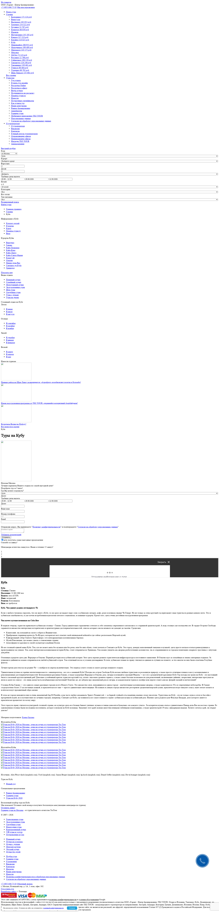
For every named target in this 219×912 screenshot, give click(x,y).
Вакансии (15, 128)
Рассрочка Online (18, 85)
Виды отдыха (17, 90)
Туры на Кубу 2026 (14, 798)
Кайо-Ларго (11, 253)
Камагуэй (10, 258)
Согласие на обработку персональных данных (31, 121)
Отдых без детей (13, 852)
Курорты (10, 226)
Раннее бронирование (20, 108)
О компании (11, 861)
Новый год (11, 784)
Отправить (6, 537)
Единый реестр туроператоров (24, 133)
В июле (9, 311)
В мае (8, 357)
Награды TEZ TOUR (20, 141)
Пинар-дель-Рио (13, 263)
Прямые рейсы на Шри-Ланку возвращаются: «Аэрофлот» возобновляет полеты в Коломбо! (41, 382)
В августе (10, 314)
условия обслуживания (89, 899)
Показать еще (7, 272)
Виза (8, 233)
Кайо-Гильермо (12, 247)
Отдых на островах (14, 841)
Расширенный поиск (10, 202)
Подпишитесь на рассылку (22, 93)
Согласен (72, 908)
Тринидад (10, 268)
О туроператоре (13, 123)
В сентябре (11, 323)
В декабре (10, 337)
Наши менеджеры (19, 106)
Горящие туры (17, 113)
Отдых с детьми (13, 844)
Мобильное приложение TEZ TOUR (27, 116)
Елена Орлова (28, 717)
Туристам (10, 78)
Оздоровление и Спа (15, 834)
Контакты (15, 131)
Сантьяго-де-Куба (13, 265)
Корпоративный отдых (16, 829)
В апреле (10, 354)
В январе (10, 340)
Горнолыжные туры (14, 819)
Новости (15, 98)
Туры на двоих (12, 297)
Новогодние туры (14, 827)
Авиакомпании (17, 144)
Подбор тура (11, 856)
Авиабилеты (16, 111)
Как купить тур (17, 103)
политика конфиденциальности (63, 899)
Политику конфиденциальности (46, 527)
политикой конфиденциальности (53, 908)
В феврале (10, 342)
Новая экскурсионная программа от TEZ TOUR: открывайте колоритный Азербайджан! (39, 403)
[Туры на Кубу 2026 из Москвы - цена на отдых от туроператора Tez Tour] (33, 724)
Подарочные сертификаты (22, 100)
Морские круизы (13, 847)
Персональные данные (21, 118)
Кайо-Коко (10, 250)
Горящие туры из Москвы (12, 810)
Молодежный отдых (15, 284)
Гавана (9, 245)
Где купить (16, 80)
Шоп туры (10, 290)
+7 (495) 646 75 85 (9, 7)
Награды (10, 869)
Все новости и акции (10, 426)
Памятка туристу (13, 231)
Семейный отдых (13, 282)
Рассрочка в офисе (19, 88)
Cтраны (9, 14)
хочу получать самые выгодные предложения (23, 540)
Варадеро (10, 242)
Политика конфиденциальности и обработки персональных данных (35, 876)
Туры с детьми (12, 295)
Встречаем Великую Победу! (13, 424)
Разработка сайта (8, 891)
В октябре (10, 326)
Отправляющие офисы (21, 136)
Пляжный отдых (13, 279)
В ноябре (10, 328)
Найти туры (6, 204)
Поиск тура (11, 12)
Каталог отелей (12, 223)
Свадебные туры (13, 292)
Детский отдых (12, 849)
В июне (9, 309)
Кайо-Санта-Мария (14, 255)
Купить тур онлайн (19, 83)
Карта (8, 228)
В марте (9, 351)
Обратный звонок (25, 884)
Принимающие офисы (21, 138)
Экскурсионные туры (15, 287)
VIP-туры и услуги (14, 832)
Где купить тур (7, 889)
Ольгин (9, 260)
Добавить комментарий (11, 534)
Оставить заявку (8, 807)
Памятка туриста (18, 95)
